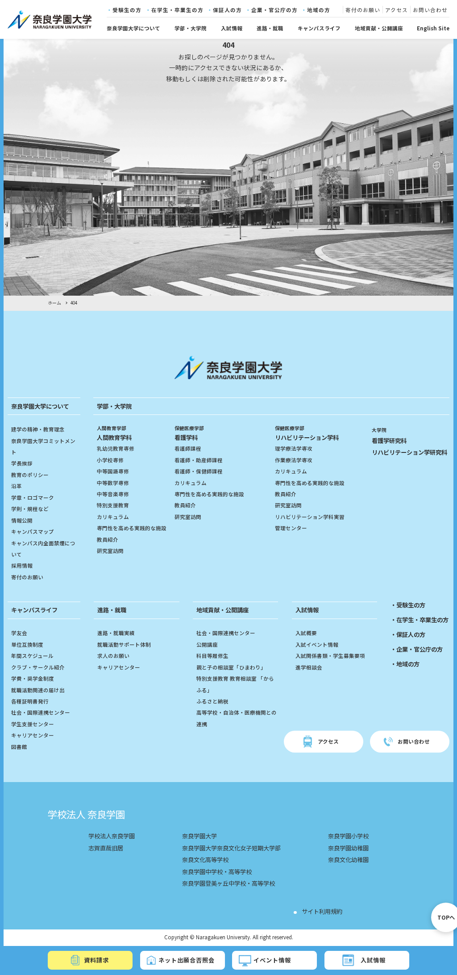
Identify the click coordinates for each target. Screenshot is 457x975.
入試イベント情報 (316, 644)
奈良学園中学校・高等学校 (217, 871)
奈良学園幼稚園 (348, 848)
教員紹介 (107, 539)
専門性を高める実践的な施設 (131, 527)
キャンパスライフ (319, 28)
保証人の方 (227, 10)
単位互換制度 (27, 644)
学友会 (19, 632)
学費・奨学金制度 (32, 678)
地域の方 (318, 10)
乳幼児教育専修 (115, 448)
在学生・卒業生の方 (177, 10)
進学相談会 (308, 667)
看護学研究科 (389, 440)
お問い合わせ (430, 10)
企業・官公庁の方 (274, 10)
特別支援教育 (113, 505)
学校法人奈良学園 (111, 836)
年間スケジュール (32, 655)
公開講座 (207, 644)
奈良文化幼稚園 (348, 859)
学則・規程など (30, 508)
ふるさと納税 (212, 701)
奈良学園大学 (199, 836)
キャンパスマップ (32, 531)
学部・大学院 (190, 28)
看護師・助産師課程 (198, 460)
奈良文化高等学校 (205, 859)
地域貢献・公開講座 (379, 28)
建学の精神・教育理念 (38, 429)
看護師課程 (187, 448)
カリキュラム (113, 516)
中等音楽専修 (113, 494)
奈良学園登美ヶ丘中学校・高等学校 (228, 883)
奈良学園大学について (133, 28)
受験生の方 (126, 10)
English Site (433, 28)
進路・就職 (270, 28)
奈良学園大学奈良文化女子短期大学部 (231, 848)
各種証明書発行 (30, 701)
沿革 (16, 486)
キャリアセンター (32, 735)
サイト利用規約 (322, 911)
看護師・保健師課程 (198, 471)
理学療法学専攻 (293, 448)
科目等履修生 (212, 655)
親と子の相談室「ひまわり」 (231, 667)
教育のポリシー (30, 474)
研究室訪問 (110, 550)
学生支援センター (32, 724)
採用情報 (22, 565)
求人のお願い (113, 655)
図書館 (19, 746)
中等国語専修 (113, 471)
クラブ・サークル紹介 (38, 667)
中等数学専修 (113, 482)
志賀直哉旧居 (105, 848)
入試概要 (306, 632)
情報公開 (22, 520)
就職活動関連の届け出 (38, 690)
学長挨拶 (22, 463)
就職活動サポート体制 (124, 644)
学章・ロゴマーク (32, 497)
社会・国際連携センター (40, 712)
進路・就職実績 (116, 632)
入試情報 (231, 28)
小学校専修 (110, 460)
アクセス (396, 10)
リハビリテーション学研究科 (409, 452)
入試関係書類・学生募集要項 (330, 655)
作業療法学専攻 (293, 460)
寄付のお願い (362, 10)
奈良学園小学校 (348, 836)
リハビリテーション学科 (307, 433)
